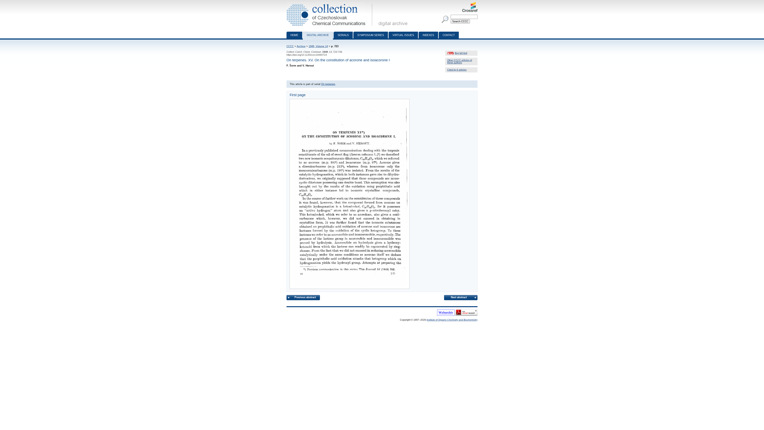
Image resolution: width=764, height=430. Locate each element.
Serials (343, 35)
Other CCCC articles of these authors (459, 61)
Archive (301, 46)
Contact (449, 35)
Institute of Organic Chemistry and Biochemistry (452, 320)
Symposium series (370, 35)
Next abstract (459, 297)
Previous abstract (305, 297)
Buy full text (461, 53)
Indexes (428, 35)
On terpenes (328, 84)
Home (294, 35)
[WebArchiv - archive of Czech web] (446, 315)
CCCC (290, 46)
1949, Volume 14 (318, 46)
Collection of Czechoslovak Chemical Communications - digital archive (330, 3)
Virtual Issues (403, 35)
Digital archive (318, 35)
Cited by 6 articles (457, 70)
